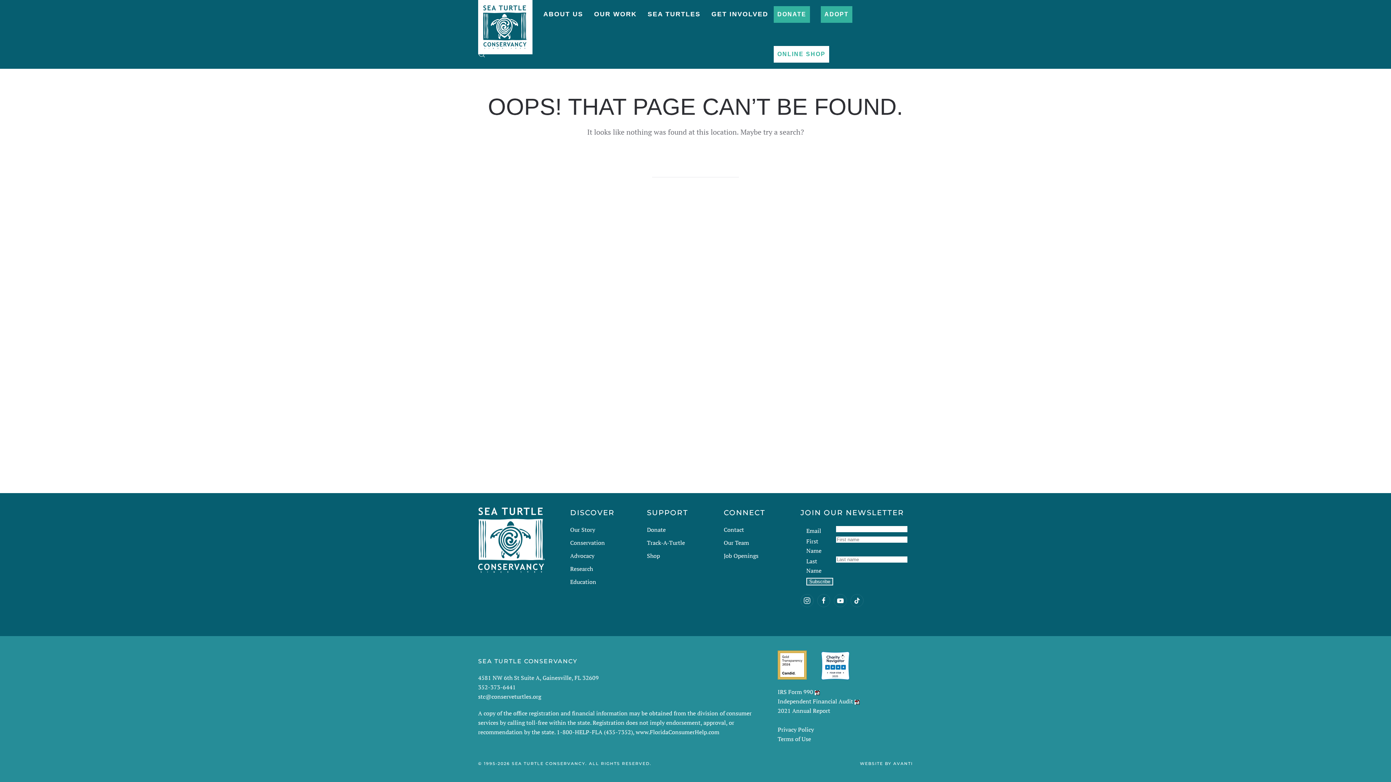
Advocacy (582, 556)
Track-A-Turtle (666, 543)
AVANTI (903, 763)
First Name (814, 546)
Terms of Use (794, 739)
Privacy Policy (796, 729)
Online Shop (801, 54)
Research (581, 569)
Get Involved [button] (739, 14)
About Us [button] (563, 14)
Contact (734, 530)
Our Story (582, 530)
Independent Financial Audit (815, 701)
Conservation (587, 543)
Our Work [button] (615, 14)
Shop (653, 556)
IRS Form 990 (795, 692)
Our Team (736, 543)
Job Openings (741, 556)
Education (583, 582)
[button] (481, 54)
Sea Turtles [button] (674, 14)
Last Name (814, 566)
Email (813, 531)
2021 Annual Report (804, 711)
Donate (791, 14)
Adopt (836, 14)
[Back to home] (505, 23)
